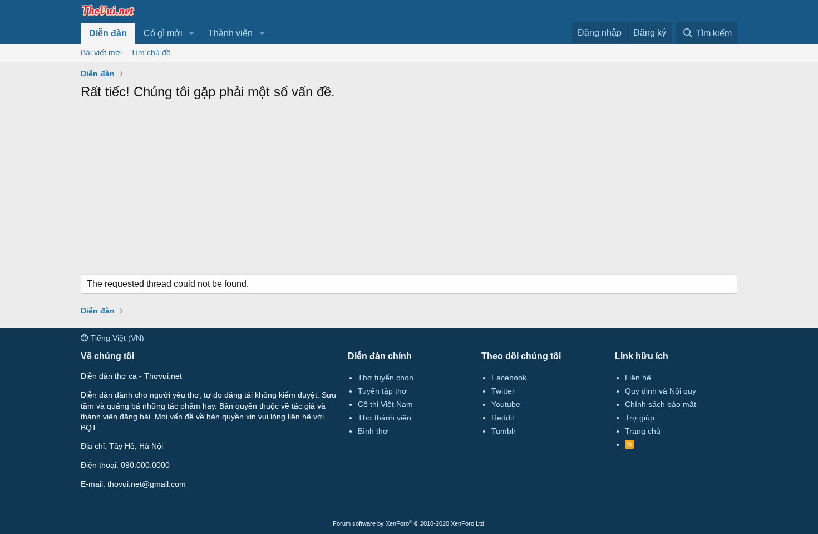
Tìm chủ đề (151, 52)
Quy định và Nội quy (660, 390)
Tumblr (503, 431)
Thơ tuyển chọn (385, 377)
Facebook (508, 377)
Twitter (503, 390)
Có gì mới (163, 33)
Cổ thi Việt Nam (385, 404)
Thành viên (230, 33)
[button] (192, 33)
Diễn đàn (108, 33)
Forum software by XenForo (409, 523)
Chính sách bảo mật (660, 404)
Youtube (505, 404)
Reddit (502, 417)
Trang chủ (643, 431)
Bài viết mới (101, 52)
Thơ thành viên (384, 417)
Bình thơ (373, 431)
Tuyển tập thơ (382, 390)
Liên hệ (638, 377)
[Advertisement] (409, 190)
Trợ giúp (639, 417)
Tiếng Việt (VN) (116, 338)
